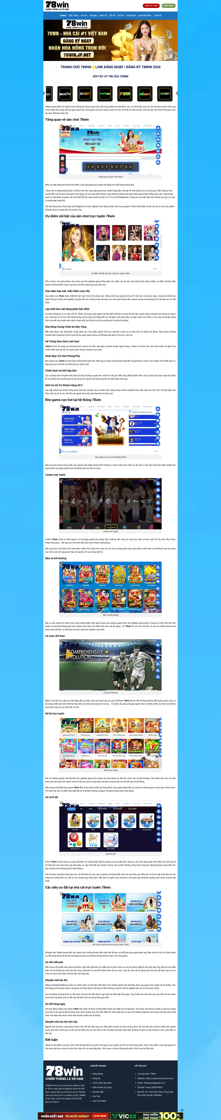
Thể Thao (73, 15)
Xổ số (112, 15)
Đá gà (84, 15)
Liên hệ (157, 15)
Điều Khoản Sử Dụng (102, 1087)
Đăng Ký (96, 1078)
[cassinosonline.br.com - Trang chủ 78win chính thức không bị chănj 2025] (57, 5)
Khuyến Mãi (98, 1092)
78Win (153, 1074)
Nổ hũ (121, 15)
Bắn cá (103, 15)
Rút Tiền (96, 1096)
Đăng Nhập (98, 1074)
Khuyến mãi (145, 15)
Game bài (131, 15)
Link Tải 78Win (99, 1101)
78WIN (63, 15)
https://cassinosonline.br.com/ (59, 985)
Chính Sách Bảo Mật (102, 1083)
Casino (93, 15)
